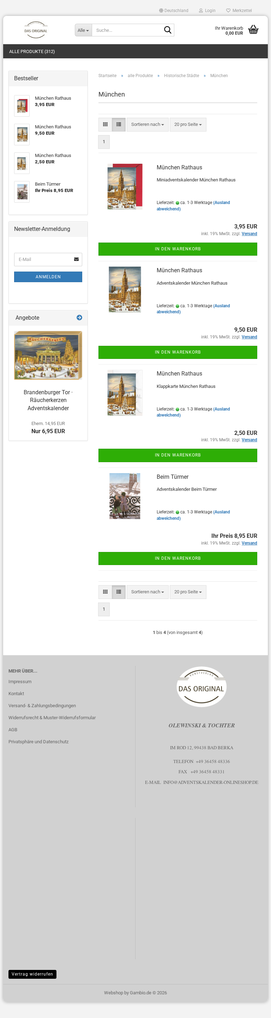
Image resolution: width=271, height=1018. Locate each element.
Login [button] (209, 10)
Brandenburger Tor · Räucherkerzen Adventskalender (48, 400)
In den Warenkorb (178, 248)
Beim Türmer (172, 476)
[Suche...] (167, 30)
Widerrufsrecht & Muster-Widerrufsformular (52, 717)
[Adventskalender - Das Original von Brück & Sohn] (36, 30)
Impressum (19, 681)
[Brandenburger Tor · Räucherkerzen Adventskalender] (48, 355)
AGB (12, 729)
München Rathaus (179, 167)
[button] (174, 10)
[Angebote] (79, 318)
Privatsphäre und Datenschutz (38, 741)
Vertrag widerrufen (32, 974)
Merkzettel (241, 10)
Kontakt (16, 693)
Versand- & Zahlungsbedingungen (42, 705)
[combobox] (148, 125)
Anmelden (48, 276)
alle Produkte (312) (32, 51)
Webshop (113, 992)
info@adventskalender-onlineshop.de (210, 782)
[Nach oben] (251, 1007)
